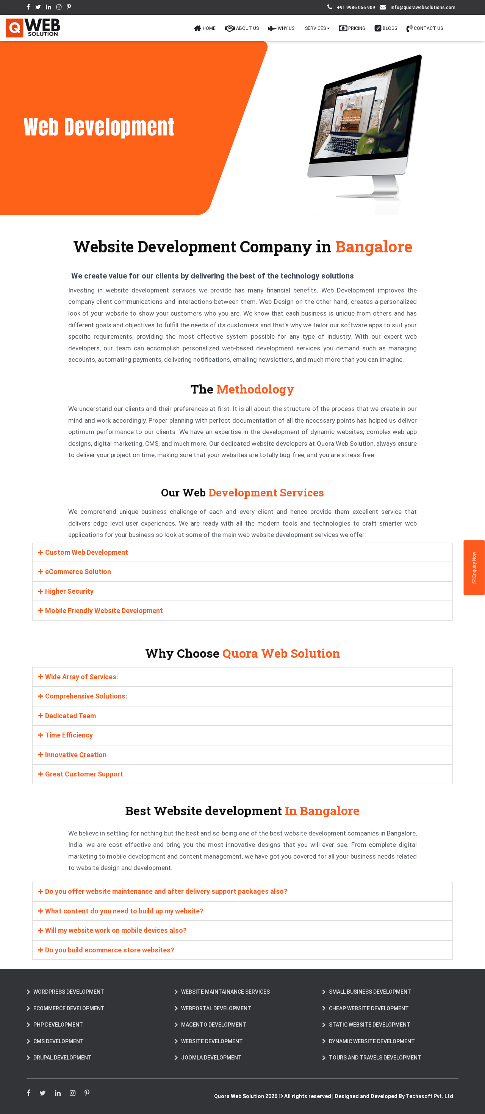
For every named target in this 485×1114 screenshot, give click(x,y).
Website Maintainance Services (225, 996)
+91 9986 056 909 (355, 7)
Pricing (371, 30)
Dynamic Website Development (372, 1046)
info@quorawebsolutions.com (423, 7)
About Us (278, 30)
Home (246, 30)
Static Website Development (369, 1029)
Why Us (312, 30)
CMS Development (58, 1046)
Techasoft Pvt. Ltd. (430, 1101)
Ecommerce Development (69, 1013)
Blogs (400, 30)
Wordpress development (68, 996)
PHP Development (58, 1029)
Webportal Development (216, 1013)
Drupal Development (62, 1062)
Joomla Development (211, 1062)
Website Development (212, 1046)
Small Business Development (370, 996)
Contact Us (432, 30)
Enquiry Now (474, 565)
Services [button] (336, 30)
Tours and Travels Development (375, 1062)
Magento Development (213, 1029)
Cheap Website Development (369, 1013)
